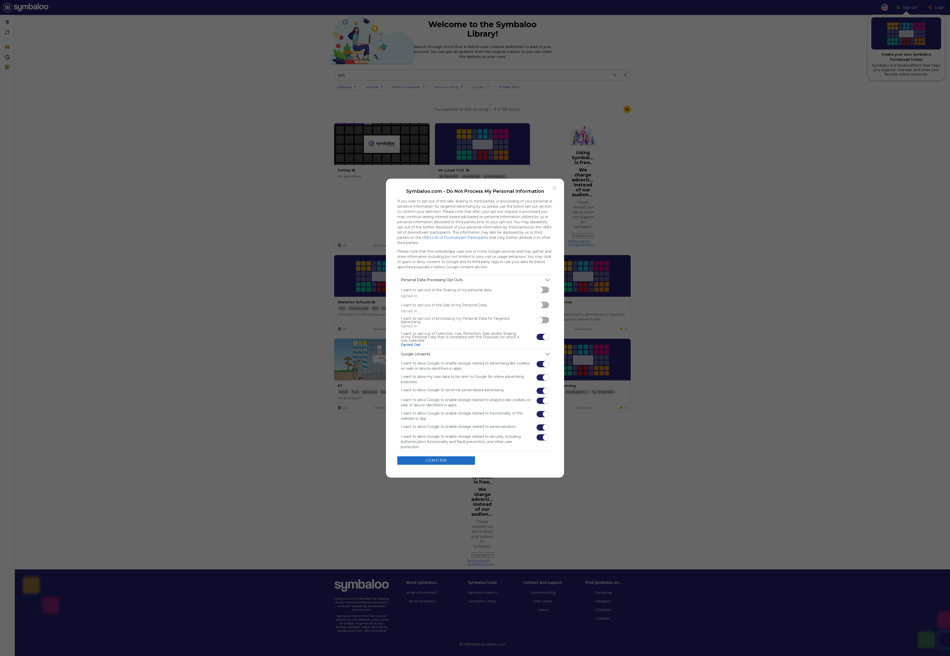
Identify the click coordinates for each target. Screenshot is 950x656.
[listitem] (475, 280)
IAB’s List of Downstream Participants (455, 237)
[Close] (554, 188)
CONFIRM (436, 460)
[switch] (542, 290)
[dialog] (475, 328)
